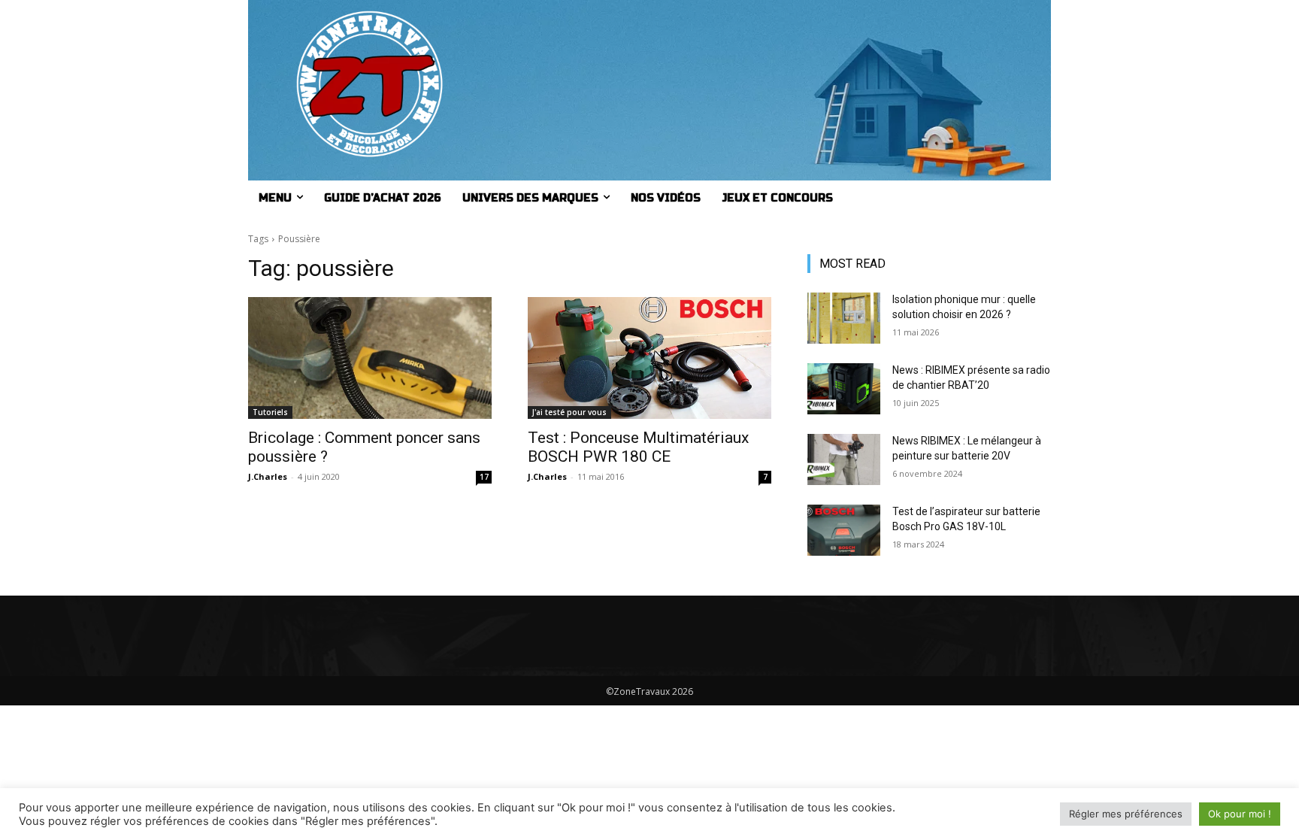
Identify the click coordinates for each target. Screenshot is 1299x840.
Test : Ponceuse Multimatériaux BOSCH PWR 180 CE (638, 447)
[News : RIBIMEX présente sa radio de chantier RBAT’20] (843, 388)
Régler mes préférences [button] (1125, 814)
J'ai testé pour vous (569, 412)
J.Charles (267, 476)
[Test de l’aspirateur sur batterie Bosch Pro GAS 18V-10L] (843, 530)
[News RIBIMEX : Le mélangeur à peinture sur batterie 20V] (843, 459)
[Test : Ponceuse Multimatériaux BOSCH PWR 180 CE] (649, 358)
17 (484, 477)
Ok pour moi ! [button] (1239, 814)
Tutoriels (270, 412)
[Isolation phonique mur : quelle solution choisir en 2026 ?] (843, 318)
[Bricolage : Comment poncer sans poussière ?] (370, 358)
